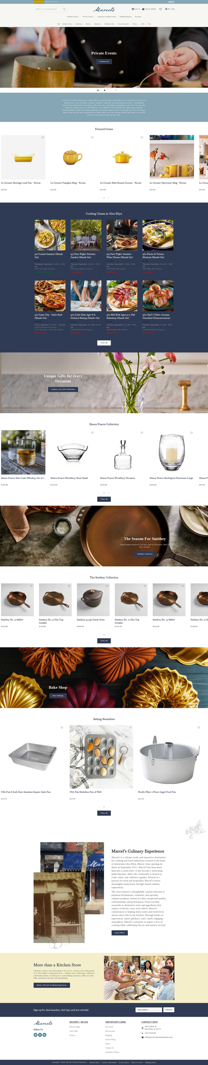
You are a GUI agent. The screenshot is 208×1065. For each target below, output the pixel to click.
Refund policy (95, 1062)
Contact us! (104, 61)
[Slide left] (99, 198)
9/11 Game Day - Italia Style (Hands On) (49, 316)
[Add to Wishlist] (42, 137)
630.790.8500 (150, 1033)
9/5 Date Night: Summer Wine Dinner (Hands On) (120, 256)
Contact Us (110, 1047)
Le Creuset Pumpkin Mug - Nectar (68, 182)
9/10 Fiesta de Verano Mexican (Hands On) (153, 256)
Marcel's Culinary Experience (76, 1062)
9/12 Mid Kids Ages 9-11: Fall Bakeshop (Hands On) (121, 316)
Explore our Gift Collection (63, 389)
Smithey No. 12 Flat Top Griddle (51, 621)
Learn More (120, 932)
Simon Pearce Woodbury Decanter (117, 478)
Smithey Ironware (145, 554)
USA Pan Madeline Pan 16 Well (86, 792)
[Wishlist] (160, 9)
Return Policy (111, 1039)
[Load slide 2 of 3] (101, 90)
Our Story (109, 1026)
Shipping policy (150, 1062)
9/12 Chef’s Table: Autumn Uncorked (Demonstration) (156, 316)
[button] (73, 17)
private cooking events (75, 970)
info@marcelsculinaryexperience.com (158, 1037)
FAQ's (108, 1043)
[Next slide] (109, 90)
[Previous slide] (92, 90)
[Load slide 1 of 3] (98, 90)
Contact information (109, 1062)
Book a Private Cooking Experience (52, 985)
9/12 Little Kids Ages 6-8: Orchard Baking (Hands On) (85, 316)
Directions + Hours (52, 2)
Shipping (109, 1035)
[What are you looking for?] (64, 9)
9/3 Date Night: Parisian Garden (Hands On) (83, 256)
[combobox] (48, 9)
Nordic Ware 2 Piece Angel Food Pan (157, 792)
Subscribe (168, 1010)
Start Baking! (58, 695)
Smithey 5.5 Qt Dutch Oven (91, 619)
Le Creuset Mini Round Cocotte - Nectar (121, 182)
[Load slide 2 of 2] (105, 705)
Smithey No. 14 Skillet (164, 619)
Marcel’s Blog (75, 1026)
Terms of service (137, 1062)
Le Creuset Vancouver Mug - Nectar (168, 182)
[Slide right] (108, 198)
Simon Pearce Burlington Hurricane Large (171, 478)
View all (104, 342)
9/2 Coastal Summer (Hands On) (49, 256)
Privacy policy (124, 1062)
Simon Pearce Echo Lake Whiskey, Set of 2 (22, 478)
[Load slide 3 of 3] (104, 90)
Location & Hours (112, 1052)
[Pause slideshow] (115, 90)
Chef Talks (74, 1031)
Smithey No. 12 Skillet (12, 619)
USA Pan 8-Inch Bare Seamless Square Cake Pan (25, 792)
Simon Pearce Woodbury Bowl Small (69, 478)
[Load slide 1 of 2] (102, 705)
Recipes (72, 1035)
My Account (110, 1031)
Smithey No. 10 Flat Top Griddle (127, 621)
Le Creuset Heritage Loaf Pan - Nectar (21, 182)
